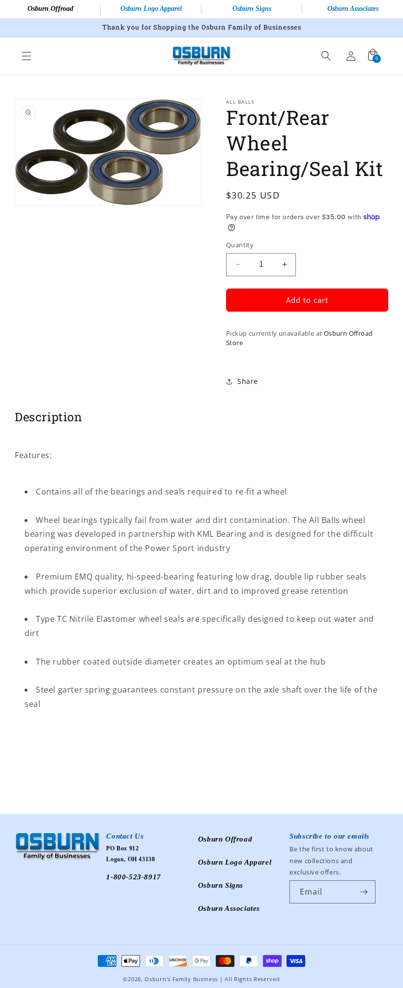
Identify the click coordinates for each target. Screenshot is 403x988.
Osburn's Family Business (181, 979)
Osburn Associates (352, 8)
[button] (26, 56)
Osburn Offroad (50, 8)
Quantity (240, 244)
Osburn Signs (251, 8)
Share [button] (247, 381)
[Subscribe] (364, 891)
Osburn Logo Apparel (151, 8)
